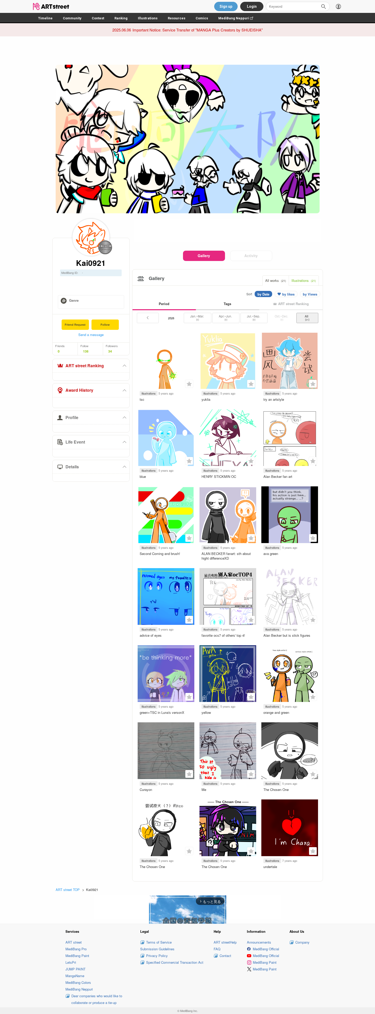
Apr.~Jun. (226, 317)
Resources (176, 18)
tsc (142, 399)
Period (164, 303)
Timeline (45, 18)
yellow (206, 712)
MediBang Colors (78, 982)
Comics (202, 18)
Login (252, 6)
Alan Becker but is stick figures (286, 635)
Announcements (259, 942)
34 (110, 351)
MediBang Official (266, 948)
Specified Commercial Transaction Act (174, 962)
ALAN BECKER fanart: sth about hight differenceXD (226, 556)
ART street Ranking (84, 366)
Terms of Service (159, 942)
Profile (71, 417)
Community (72, 18)
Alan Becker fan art (277, 476)
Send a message (91, 334)
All (307, 317)
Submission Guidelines (157, 948)
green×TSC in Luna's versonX (162, 712)
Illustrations (147, 18)
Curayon (146, 789)
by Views (310, 294)
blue (143, 476)
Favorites (189, 384)
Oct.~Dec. (282, 317)
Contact (225, 955)
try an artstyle (273, 399)
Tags (227, 303)
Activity (251, 255)
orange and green (276, 712)
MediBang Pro (76, 948)
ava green (270, 553)
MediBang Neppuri (238, 18)
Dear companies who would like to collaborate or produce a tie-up (96, 999)
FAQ (217, 948)
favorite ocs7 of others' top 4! (223, 635)
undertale (270, 866)
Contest (98, 18)
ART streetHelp (225, 942)
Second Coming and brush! (160, 553)
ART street (73, 942)
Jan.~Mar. (197, 317)
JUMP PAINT (75, 969)
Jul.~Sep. (254, 317)
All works (275, 280)
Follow (105, 324)
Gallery (204, 255)
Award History (79, 390)
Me (204, 789)
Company (302, 942)
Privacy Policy (157, 955)
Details (72, 467)
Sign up (226, 6)
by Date (263, 294)
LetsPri (70, 962)
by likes (288, 294)
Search (323, 6)
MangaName (74, 975)
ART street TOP (68, 889)
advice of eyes (151, 635)
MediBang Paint (77, 955)
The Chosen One (276, 789)
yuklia (206, 399)
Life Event (75, 442)
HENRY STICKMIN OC (219, 476)
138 (85, 351)
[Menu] (338, 6)
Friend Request (75, 324)
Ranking (121, 18)
